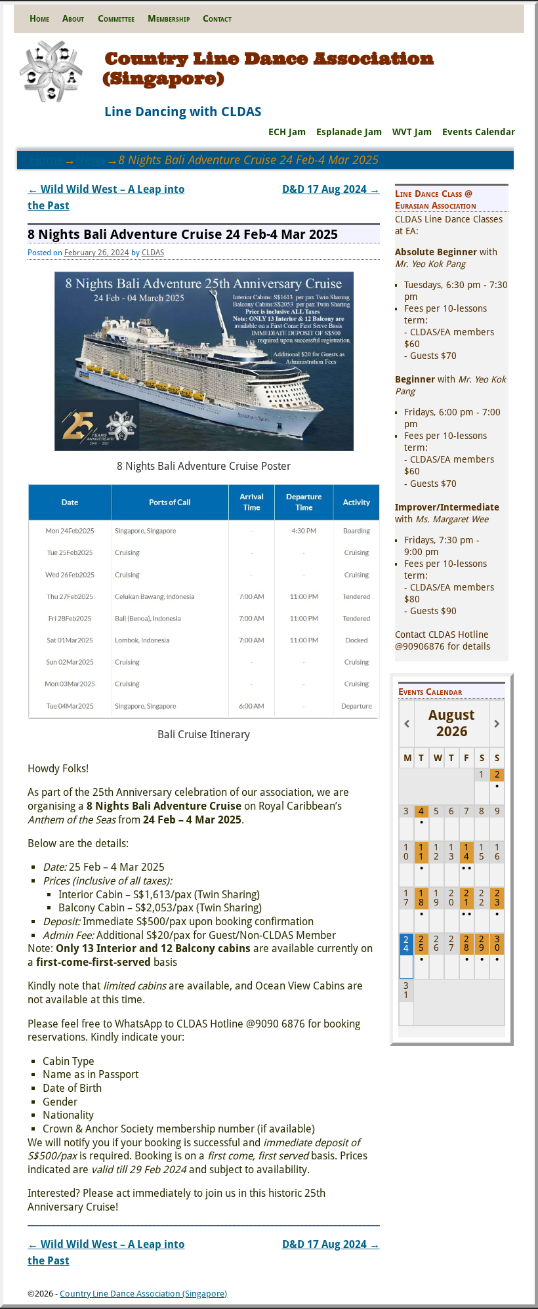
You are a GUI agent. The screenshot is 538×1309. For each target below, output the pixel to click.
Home (39, 18)
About (73, 18)
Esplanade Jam (349, 132)
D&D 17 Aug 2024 (331, 189)
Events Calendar (478, 132)
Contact (217, 18)
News (90, 159)
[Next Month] (497, 724)
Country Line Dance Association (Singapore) (268, 68)
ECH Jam (287, 132)
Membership (169, 18)
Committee (116, 18)
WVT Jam (412, 132)
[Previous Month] (407, 724)
